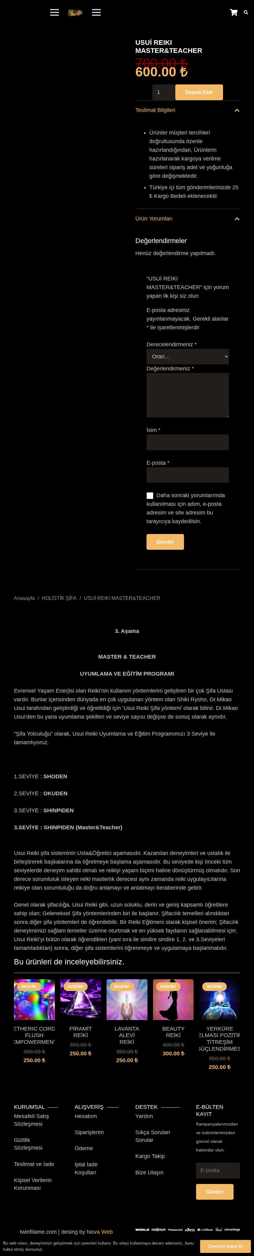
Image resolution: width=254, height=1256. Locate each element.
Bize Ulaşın (149, 1172)
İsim (153, 430)
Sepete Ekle (199, 92)
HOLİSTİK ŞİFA (59, 598)
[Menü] (55, 12)
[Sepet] (233, 12)
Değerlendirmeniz (170, 368)
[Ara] (246, 12)
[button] (80, 1067)
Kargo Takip (150, 1156)
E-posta (158, 463)
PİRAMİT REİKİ (80, 1032)
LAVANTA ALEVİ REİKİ (127, 1035)
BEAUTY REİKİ (173, 1032)
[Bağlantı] (75, 12)
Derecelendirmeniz (172, 344)
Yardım (144, 1116)
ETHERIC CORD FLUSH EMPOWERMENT (34, 1035)
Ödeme (84, 1148)
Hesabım (86, 1116)
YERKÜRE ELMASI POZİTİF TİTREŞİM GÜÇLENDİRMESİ (219, 1039)
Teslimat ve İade (34, 1164)
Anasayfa (24, 598)
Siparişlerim (89, 1132)
